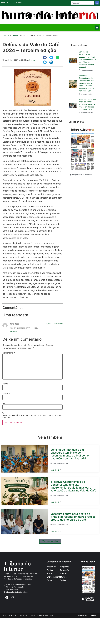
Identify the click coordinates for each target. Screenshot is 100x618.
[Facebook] (7, 597)
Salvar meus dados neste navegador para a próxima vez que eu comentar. (31, 416)
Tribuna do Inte (50, 15)
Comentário (8, 353)
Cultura (15, 35)
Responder (13, 331)
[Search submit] (97, 2)
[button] (97, 28)
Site (4, 403)
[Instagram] (13, 597)
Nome (6, 384)
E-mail (6, 393)
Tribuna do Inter (17, 566)
